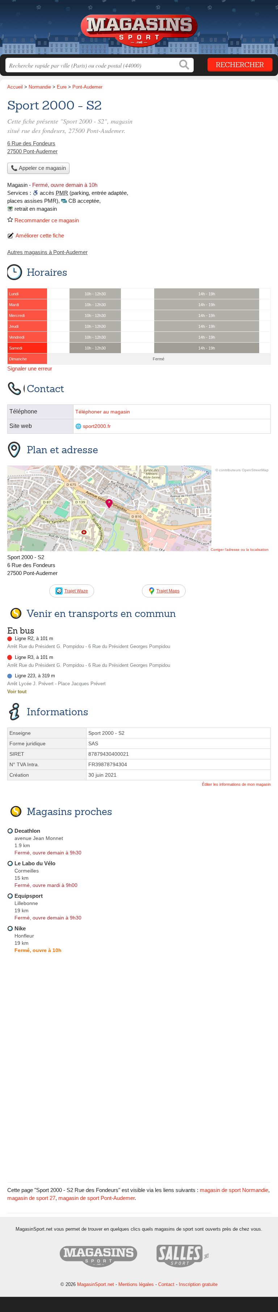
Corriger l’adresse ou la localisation (240, 550)
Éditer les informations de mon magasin (236, 784)
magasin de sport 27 (31, 1198)
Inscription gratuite (198, 1284)
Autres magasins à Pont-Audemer (47, 252)
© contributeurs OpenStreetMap (242, 470)
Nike (20, 928)
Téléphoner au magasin (102, 412)
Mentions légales (136, 1284)
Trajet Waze (76, 590)
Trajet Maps (168, 590)
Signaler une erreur (29, 368)
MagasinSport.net (139, 29)
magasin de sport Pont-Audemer (96, 1198)
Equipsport (28, 896)
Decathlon (27, 831)
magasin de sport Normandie (234, 1190)
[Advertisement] (139, 1124)
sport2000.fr (97, 426)
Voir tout (16, 691)
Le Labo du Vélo (34, 863)
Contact (166, 1284)
